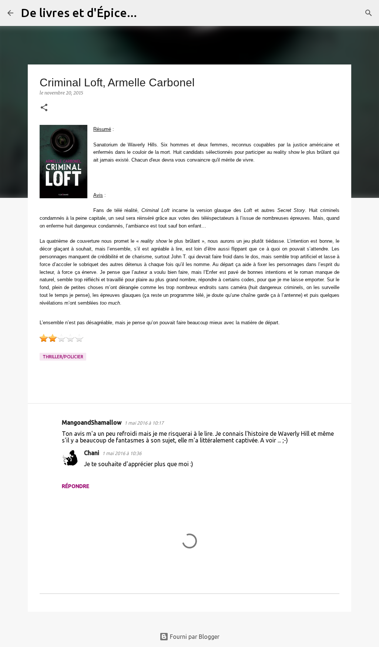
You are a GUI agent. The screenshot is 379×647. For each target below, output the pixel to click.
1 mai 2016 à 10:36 (121, 453)
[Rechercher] (147, 13)
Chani (91, 452)
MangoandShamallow (91, 422)
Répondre (75, 486)
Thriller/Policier (63, 356)
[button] (44, 108)
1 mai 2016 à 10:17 (144, 422)
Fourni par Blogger (193, 636)
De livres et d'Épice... (79, 12)
